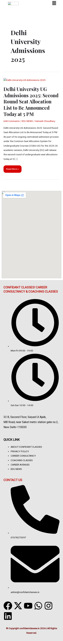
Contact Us (13, 480)
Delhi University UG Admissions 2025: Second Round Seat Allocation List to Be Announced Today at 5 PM (31, 101)
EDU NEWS (27, 121)
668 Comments (12, 121)
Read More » (12, 167)
